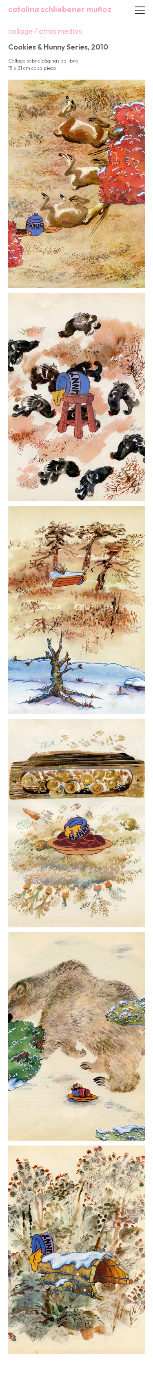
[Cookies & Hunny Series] (76, 183)
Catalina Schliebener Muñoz (59, 9)
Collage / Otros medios (45, 31)
